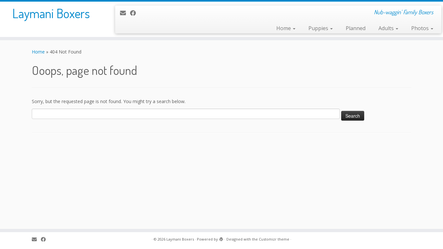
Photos (420, 28)
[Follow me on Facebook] (135, 13)
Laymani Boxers (51, 13)
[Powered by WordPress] (221, 238)
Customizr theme (274, 239)
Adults (386, 28)
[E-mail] (125, 13)
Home (284, 28)
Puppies (318, 28)
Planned (355, 28)
